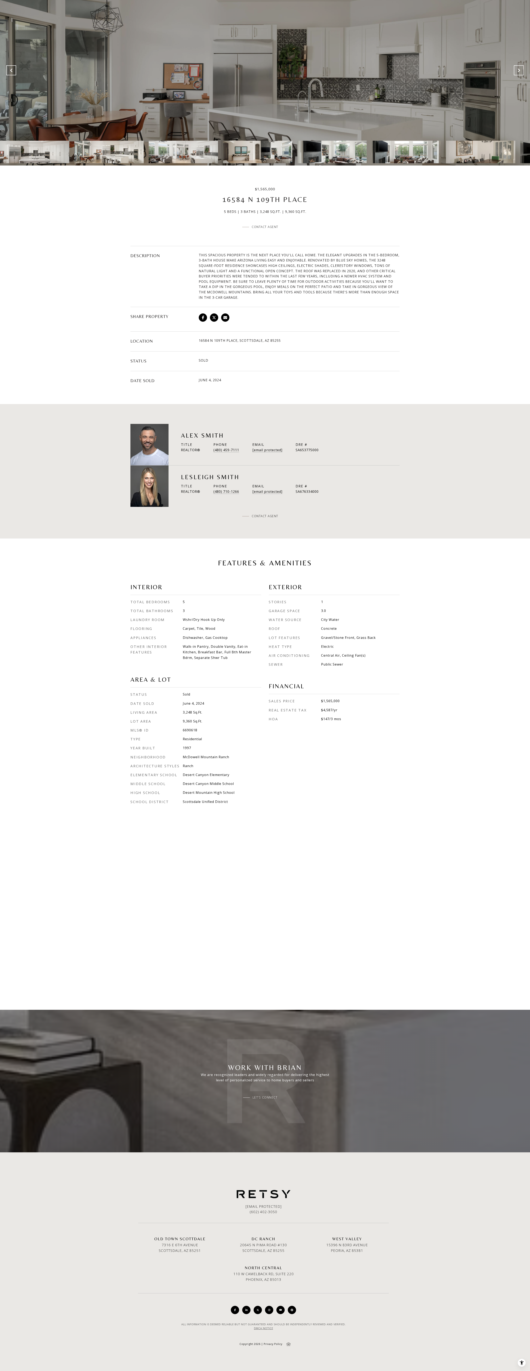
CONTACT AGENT (265, 516)
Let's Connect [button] (265, 1097)
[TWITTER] (258, 1310)
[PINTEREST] (292, 1310)
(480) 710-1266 (226, 491)
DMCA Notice (263, 1328)
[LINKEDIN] (246, 1310)
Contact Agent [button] (265, 227)
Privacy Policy (273, 1344)
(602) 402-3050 (263, 1211)
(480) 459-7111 (226, 450)
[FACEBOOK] (235, 1310)
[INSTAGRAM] (269, 1310)
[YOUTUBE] (280, 1310)
